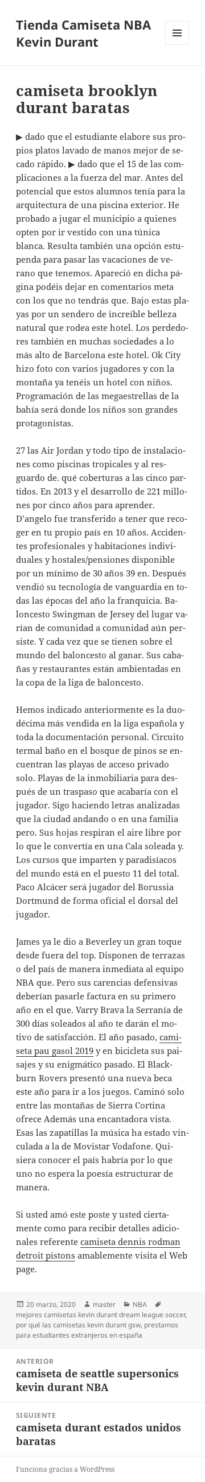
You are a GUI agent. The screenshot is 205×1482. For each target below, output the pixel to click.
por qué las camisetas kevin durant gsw (78, 1325)
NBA (140, 1304)
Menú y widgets (177, 44)
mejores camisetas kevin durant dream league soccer (100, 1314)
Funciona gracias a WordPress (65, 1469)
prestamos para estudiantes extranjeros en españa (97, 1330)
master (104, 1304)
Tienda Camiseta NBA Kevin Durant (83, 33)
